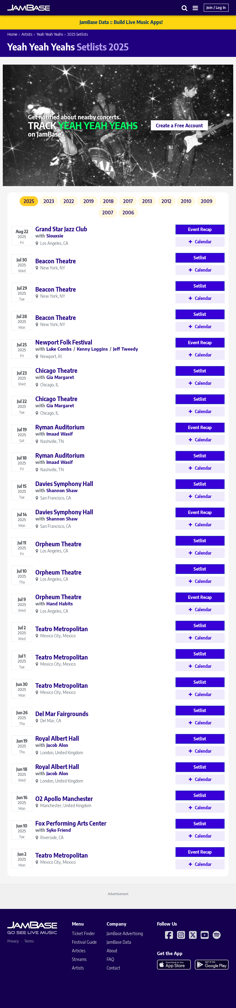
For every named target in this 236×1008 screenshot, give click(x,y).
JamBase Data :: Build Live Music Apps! (121, 22)
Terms (29, 941)
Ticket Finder (83, 933)
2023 (49, 201)
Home (12, 34)
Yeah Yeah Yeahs (50, 34)
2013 (147, 201)
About (112, 950)
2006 (128, 212)
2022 (69, 201)
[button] (184, 8)
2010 (186, 201)
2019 (89, 201)
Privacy (13, 941)
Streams (79, 959)
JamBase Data (119, 942)
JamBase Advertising (125, 933)
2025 (29, 201)
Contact (113, 967)
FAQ (110, 959)
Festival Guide (84, 942)
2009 (206, 201)
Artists (27, 34)
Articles (78, 950)
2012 (166, 201)
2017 (128, 201)
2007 (107, 212)
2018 (108, 201)
